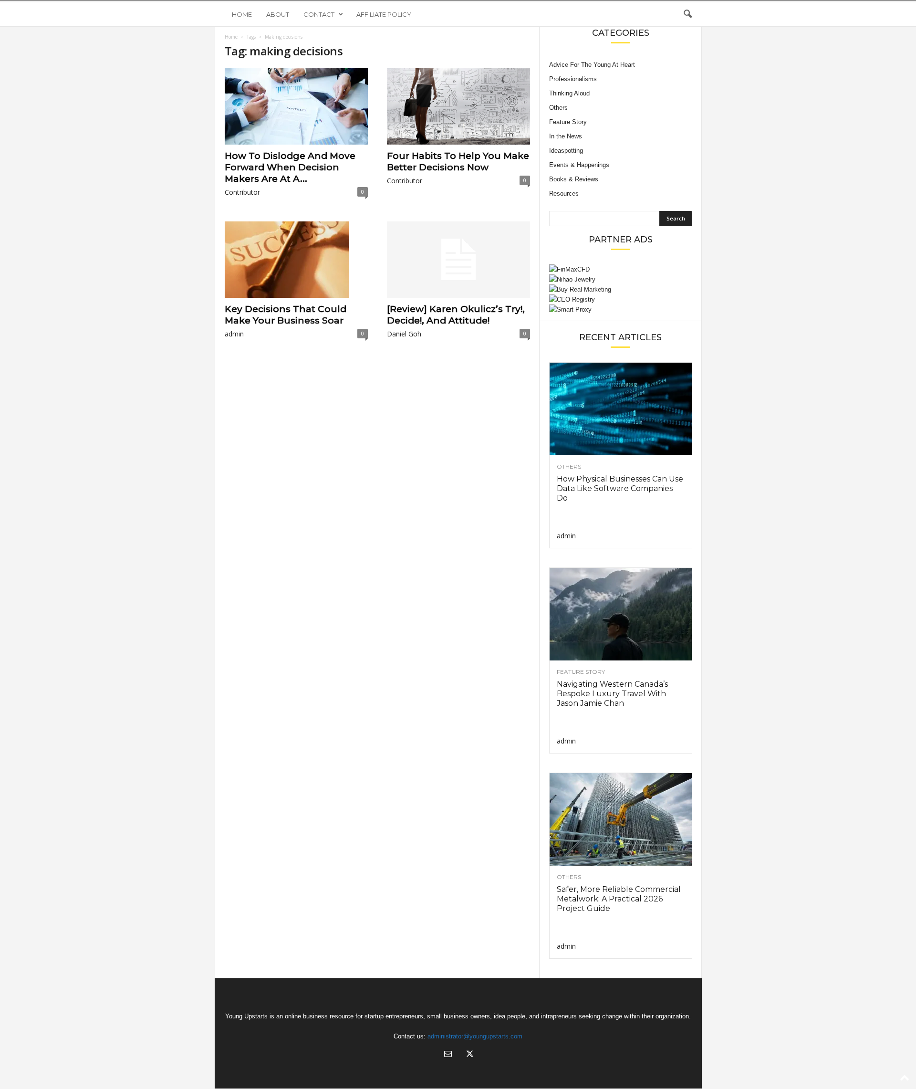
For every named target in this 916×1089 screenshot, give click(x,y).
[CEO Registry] (620, 299)
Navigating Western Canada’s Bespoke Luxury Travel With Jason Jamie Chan (612, 694)
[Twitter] (469, 1054)
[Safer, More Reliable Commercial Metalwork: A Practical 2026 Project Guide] (621, 819)
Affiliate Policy (383, 14)
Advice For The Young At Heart (592, 64)
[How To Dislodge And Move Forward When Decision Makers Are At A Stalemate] (296, 106)
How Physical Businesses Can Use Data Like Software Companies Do (620, 488)
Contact (318, 14)
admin (234, 333)
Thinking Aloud (569, 93)
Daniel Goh (404, 333)
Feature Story (568, 122)
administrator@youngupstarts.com (474, 1036)
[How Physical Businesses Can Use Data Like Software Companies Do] (621, 409)
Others (558, 107)
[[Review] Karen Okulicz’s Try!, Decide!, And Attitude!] (458, 259)
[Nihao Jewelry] (620, 279)
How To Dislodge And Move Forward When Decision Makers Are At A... (290, 167)
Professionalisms (573, 79)
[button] (687, 14)
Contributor (242, 192)
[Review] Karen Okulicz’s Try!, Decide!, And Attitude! (456, 315)
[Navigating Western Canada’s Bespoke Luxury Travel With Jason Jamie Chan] (621, 614)
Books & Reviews (573, 179)
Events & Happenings (579, 164)
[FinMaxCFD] (620, 269)
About (277, 14)
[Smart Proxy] (620, 309)
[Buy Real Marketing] (620, 289)
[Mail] (448, 1054)
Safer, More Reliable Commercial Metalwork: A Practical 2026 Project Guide (619, 899)
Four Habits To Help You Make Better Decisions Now (458, 161)
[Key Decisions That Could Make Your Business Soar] (296, 259)
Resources (564, 193)
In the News (565, 136)
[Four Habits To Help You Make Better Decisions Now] (458, 106)
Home (242, 14)
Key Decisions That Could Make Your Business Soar (285, 315)
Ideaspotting (566, 150)
